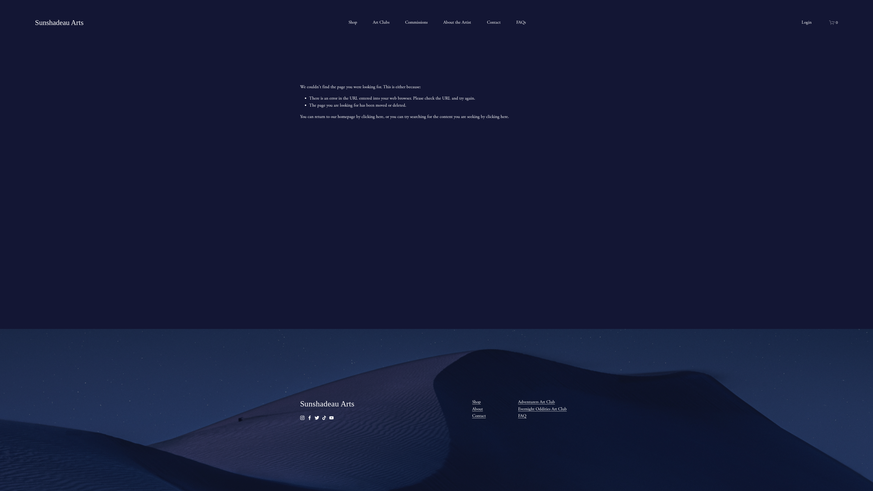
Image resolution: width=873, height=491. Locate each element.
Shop (353, 22)
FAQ (522, 416)
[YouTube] (331, 418)
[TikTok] (324, 418)
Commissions (416, 22)
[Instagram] (302, 418)
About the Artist (457, 22)
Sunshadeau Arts (59, 22)
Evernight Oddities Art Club (542, 409)
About (477, 409)
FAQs (521, 22)
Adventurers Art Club (536, 402)
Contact (494, 22)
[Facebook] (309, 418)
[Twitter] (317, 418)
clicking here (372, 117)
